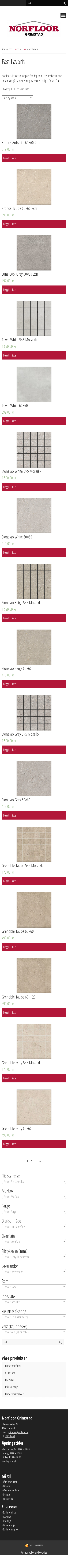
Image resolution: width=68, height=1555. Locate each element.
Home (17, 49)
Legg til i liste (9, 158)
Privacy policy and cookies (34, 1552)
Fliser (24, 49)
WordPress (36, 1545)
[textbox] (34, 1181)
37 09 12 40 (10, 1436)
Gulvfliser (10, 1373)
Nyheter (6, 1495)
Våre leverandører (11, 1490)
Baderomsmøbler (14, 1394)
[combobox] (34, 1181)
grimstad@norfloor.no (18, 1432)
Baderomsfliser (13, 1366)
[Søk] (64, 3)
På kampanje (11, 1387)
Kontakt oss (8, 1499)
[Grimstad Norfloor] (34, 30)
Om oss (6, 1486)
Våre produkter (10, 1482)
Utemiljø (9, 1380)
